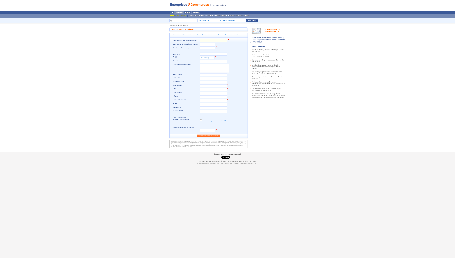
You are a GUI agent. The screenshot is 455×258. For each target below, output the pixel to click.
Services (196, 12)
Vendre (246, 15)
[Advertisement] (257, 4)
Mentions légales (232, 161)
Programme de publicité (214, 161)
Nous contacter (243, 161)
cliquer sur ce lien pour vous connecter (228, 34)
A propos (202, 161)
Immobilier (209, 15)
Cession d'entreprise (196, 15)
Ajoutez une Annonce (178, 15)
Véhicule (224, 15)
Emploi (216, 15)
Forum (187, 12)
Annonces (179, 12)
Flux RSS (253, 161)
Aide (224, 161)
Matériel (231, 15)
